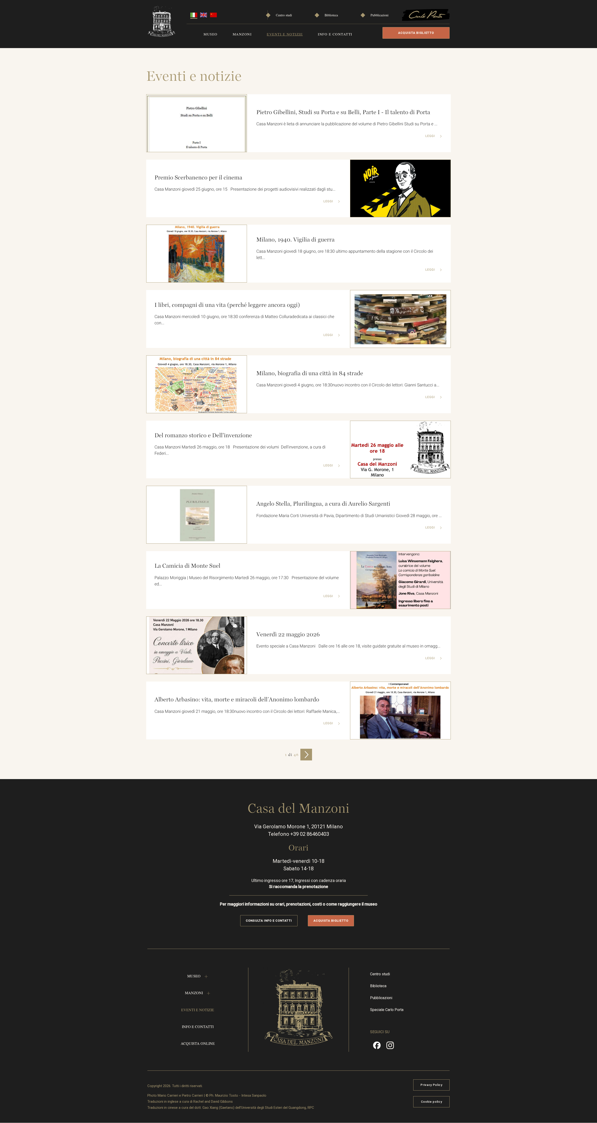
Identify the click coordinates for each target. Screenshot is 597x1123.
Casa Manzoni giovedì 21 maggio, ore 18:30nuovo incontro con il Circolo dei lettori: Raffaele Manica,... (247, 711)
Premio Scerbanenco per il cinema (198, 177)
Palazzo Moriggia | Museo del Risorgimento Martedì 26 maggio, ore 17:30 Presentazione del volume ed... (246, 581)
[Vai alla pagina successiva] (306, 754)
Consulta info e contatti (269, 920)
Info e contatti (335, 34)
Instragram (390, 1047)
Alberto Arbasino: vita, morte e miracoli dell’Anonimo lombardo (236, 699)
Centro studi (284, 15)
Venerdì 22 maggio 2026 (288, 634)
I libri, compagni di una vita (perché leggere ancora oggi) (227, 305)
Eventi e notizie (285, 34)
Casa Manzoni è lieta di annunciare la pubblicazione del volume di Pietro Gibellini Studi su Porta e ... (346, 124)
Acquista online (198, 1043)
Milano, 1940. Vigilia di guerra (295, 239)
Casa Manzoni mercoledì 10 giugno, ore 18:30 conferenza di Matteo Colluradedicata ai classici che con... (244, 319)
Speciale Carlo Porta (386, 1010)
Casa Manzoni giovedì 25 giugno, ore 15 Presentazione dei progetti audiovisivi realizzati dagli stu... (244, 189)
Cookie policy (431, 1101)
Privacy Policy (431, 1085)
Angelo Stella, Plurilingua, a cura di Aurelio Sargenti (323, 503)
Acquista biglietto (416, 33)
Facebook (377, 1047)
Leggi (430, 136)
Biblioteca (331, 15)
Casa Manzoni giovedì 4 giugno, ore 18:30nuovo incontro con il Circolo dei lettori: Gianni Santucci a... (347, 385)
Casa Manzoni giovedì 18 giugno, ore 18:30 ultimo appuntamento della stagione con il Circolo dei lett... (344, 254)
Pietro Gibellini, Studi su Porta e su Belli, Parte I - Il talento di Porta (343, 112)
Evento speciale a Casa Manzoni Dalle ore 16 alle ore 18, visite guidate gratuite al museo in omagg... (348, 646)
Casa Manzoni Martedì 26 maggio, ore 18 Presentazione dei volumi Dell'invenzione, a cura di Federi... (239, 450)
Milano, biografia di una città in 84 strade (309, 373)
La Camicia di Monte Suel (187, 566)
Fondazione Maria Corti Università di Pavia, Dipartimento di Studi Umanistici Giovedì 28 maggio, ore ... (349, 515)
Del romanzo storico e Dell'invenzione (203, 435)
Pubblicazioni (380, 15)
